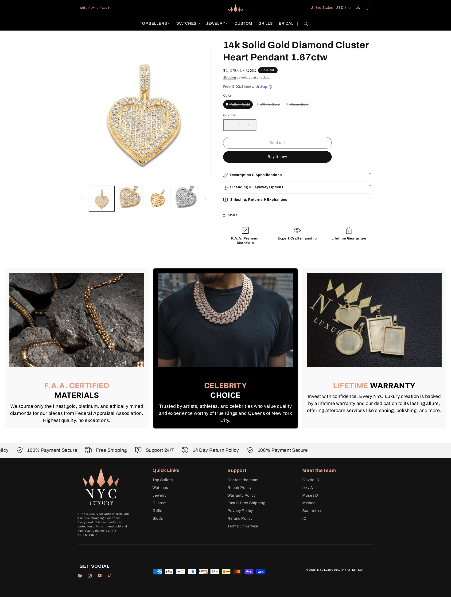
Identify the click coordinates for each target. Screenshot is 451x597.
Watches (160, 488)
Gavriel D (310, 480)
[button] (155, 23)
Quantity (229, 115)
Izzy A (307, 488)
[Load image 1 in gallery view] (102, 199)
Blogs (157, 518)
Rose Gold (300, 104)
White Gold (271, 104)
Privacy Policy (240, 511)
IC (304, 518)
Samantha (311, 511)
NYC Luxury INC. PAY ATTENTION (340, 569)
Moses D (310, 495)
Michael (309, 503)
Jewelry (159, 495)
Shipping (229, 77)
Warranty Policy (241, 495)
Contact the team (243, 480)
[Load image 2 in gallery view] (130, 199)
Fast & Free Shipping (246, 503)
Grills (157, 511)
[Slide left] (83, 198)
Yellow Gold (241, 104)
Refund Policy (240, 518)
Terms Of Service (242, 526)
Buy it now (277, 157)
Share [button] (233, 215)
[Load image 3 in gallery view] (158, 199)
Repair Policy (239, 488)
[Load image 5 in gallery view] (186, 199)
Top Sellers (162, 480)
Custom (159, 503)
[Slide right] (205, 198)
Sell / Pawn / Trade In (95, 7)
